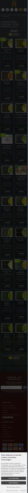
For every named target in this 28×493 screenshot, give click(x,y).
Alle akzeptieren (14, 478)
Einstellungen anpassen (14, 487)
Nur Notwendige (13, 482)
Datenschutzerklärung (12, 490)
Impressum (23, 490)
